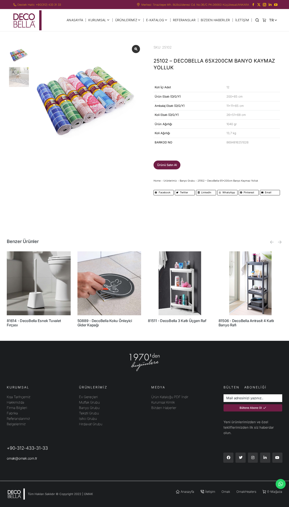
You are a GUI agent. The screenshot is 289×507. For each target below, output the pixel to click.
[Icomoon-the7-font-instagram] (264, 5)
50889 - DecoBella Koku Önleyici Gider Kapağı (104, 322)
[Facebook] (228, 458)
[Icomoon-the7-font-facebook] (253, 5)
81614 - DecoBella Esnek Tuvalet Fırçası (34, 322)
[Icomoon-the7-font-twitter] (259, 5)
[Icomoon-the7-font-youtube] (276, 5)
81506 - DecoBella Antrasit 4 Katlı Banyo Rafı (246, 322)
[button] (167, 165)
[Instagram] (253, 458)
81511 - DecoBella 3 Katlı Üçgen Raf (177, 320)
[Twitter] (240, 458)
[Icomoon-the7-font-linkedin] (270, 5)
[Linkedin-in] (265, 458)
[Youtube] (277, 458)
